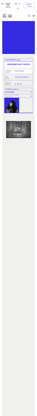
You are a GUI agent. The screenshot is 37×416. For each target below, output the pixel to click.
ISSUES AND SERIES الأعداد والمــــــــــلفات (8, 5)
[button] (29, 5)
